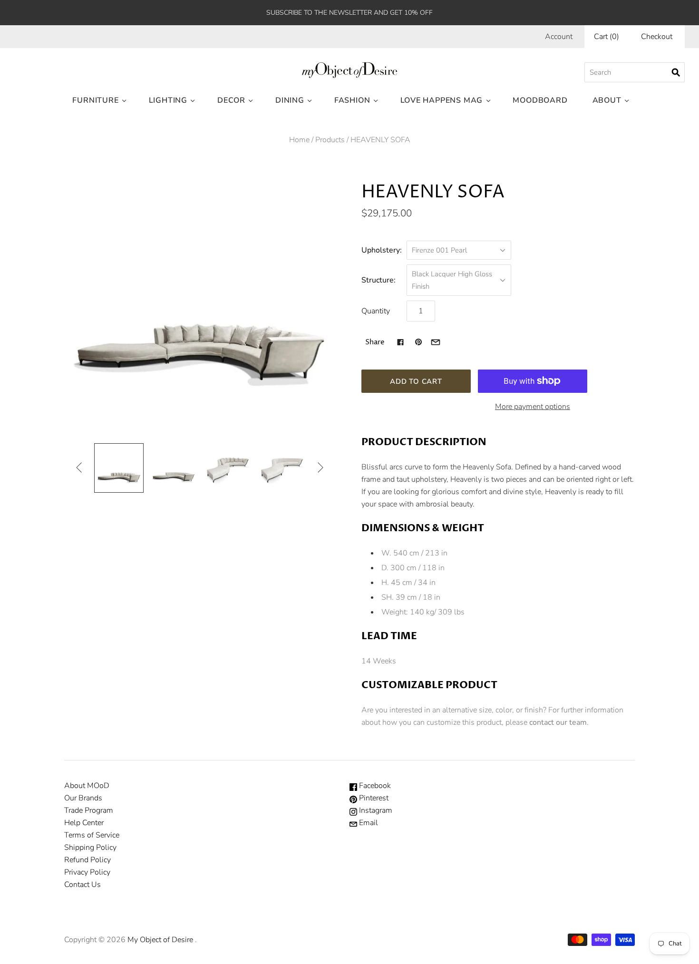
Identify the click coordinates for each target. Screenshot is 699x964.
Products (330, 140)
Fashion (352, 100)
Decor (231, 100)
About (606, 100)
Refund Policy (87, 860)
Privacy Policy (87, 872)
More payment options (532, 406)
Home (299, 140)
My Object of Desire (160, 940)
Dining (289, 100)
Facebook (374, 785)
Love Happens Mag (441, 100)
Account (559, 36)
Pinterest (372, 798)
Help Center (84, 823)
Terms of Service (91, 835)
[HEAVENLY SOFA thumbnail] (119, 468)
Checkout (656, 36)
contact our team (558, 722)
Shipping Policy (90, 847)
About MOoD (86, 785)
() (606, 36)
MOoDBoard (540, 100)
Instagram (374, 810)
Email (367, 823)
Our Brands (83, 798)
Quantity (375, 311)
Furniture (95, 100)
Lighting (168, 100)
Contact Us (82, 884)
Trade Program (88, 810)
